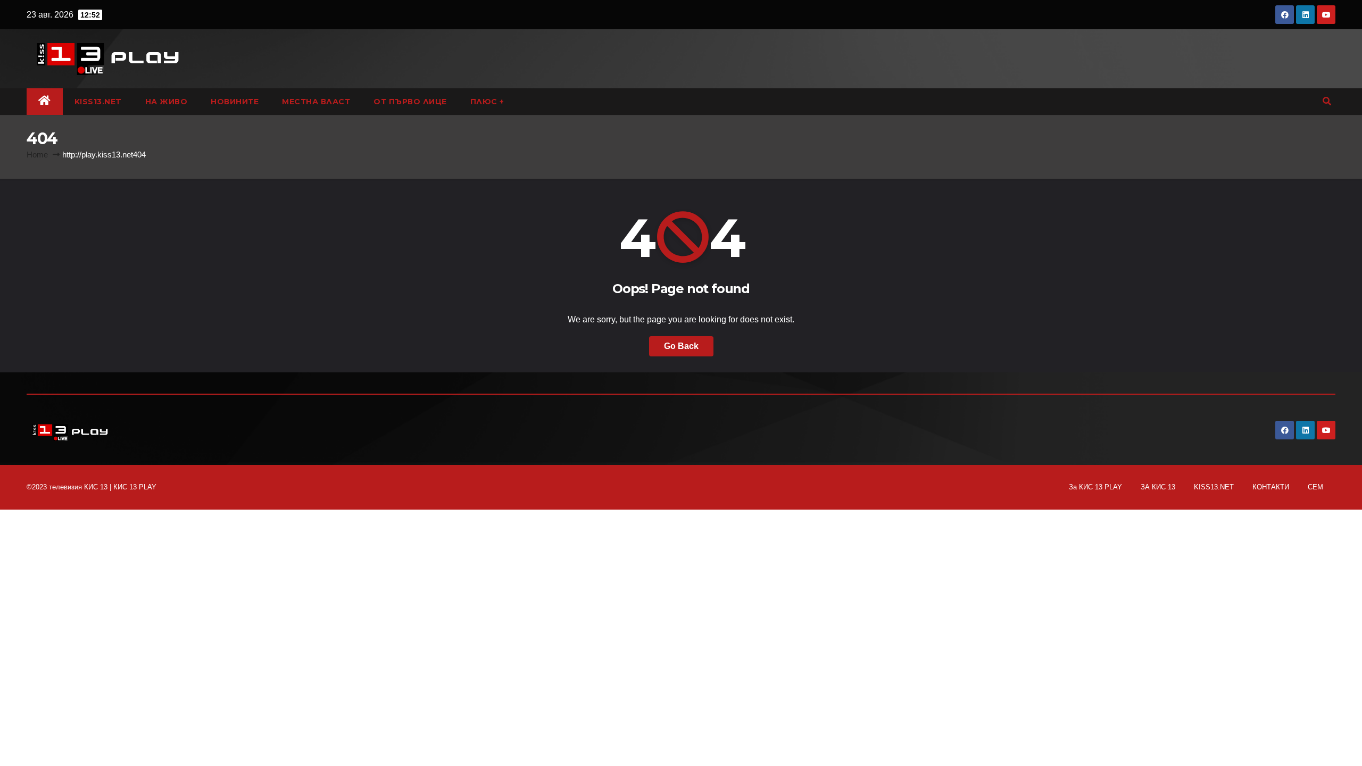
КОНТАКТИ (1270, 487)
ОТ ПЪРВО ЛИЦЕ (410, 101)
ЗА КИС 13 (1158, 487)
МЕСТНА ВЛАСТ (316, 101)
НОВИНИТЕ (235, 101)
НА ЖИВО (166, 101)
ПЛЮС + (487, 101)
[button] (1327, 101)
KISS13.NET (98, 101)
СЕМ (1315, 487)
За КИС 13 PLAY (1095, 487)
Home (37, 154)
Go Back (681, 346)
